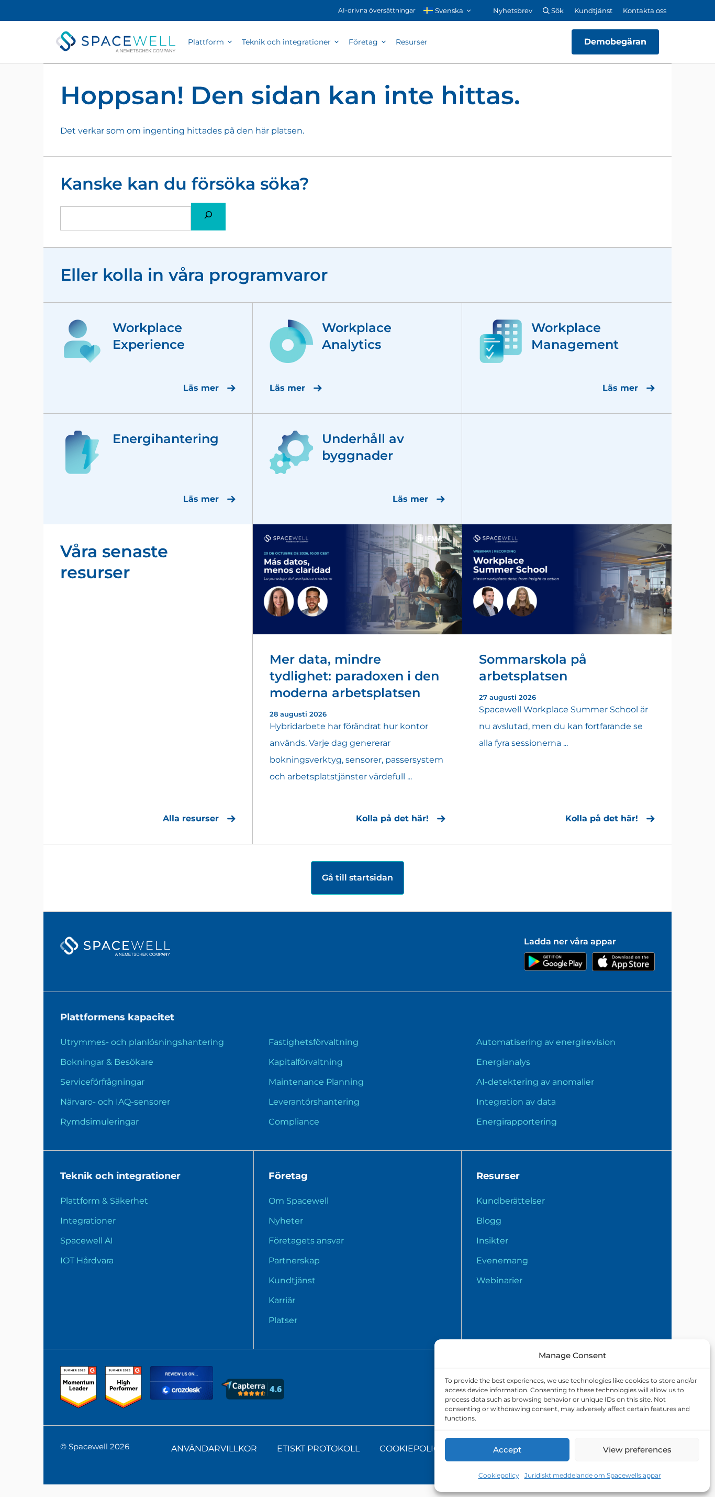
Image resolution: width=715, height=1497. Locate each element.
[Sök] (208, 216)
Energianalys (503, 1062)
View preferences (637, 1450)
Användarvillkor (214, 1449)
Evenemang (502, 1260)
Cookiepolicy (498, 1475)
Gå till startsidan (357, 878)
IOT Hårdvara (87, 1260)
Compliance (294, 1122)
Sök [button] (557, 10)
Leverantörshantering (314, 1102)
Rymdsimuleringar (99, 1122)
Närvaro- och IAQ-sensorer (115, 1102)
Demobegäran (615, 42)
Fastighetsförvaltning (314, 1042)
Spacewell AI (86, 1241)
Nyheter (286, 1221)
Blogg (488, 1221)
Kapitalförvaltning (306, 1062)
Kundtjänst (593, 10)
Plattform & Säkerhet (104, 1201)
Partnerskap (294, 1260)
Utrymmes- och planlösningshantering (142, 1042)
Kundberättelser (510, 1201)
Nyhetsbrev (512, 10)
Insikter (492, 1241)
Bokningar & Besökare (106, 1062)
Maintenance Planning (316, 1082)
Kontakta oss (644, 10)
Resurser (412, 42)
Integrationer (88, 1221)
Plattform (206, 42)
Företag (363, 42)
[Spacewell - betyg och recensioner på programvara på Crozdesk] (182, 1397)
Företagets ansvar (306, 1241)
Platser (283, 1320)
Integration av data (516, 1102)
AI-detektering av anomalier (535, 1082)
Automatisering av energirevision (546, 1042)
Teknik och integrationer (286, 42)
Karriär (282, 1300)
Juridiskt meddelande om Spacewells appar (592, 1475)
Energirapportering (516, 1122)
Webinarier (499, 1280)
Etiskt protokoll (318, 1449)
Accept (507, 1450)
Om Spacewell (299, 1201)
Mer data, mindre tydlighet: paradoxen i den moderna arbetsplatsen (354, 676)
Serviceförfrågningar (102, 1082)
